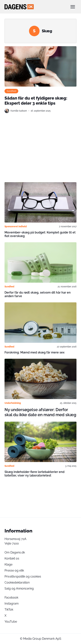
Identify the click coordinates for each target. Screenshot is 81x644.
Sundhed (11, 91)
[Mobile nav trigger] (72, 7)
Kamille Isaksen (19, 110)
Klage (8, 564)
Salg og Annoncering (19, 588)
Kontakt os (12, 558)
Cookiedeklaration (17, 582)
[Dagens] (34, 6)
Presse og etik (14, 570)
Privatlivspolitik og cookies (23, 576)
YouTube (11, 621)
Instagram (12, 603)
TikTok (9, 609)
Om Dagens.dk (15, 552)
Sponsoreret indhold (16, 226)
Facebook (11, 597)
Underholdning (13, 403)
